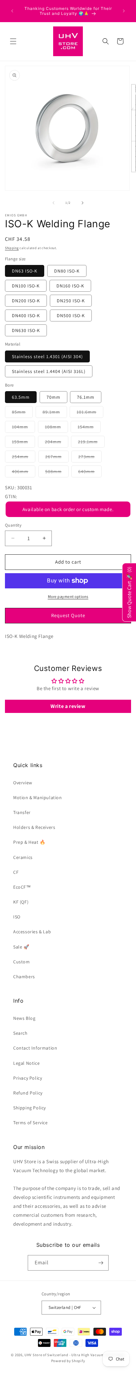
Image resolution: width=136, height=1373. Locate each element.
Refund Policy (28, 1093)
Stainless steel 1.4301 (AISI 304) (47, 356)
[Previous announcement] (12, 11)
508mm (57, 472)
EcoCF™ (22, 887)
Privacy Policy (27, 1078)
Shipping (12, 248)
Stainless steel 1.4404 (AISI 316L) (48, 371)
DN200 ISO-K (26, 301)
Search (20, 1033)
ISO (16, 917)
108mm (56, 428)
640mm (90, 472)
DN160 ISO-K (70, 286)
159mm (23, 443)
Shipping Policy (29, 1108)
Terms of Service (30, 1123)
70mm (53, 397)
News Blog (24, 1018)
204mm (56, 443)
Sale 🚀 (21, 947)
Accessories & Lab (32, 932)
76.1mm (85, 397)
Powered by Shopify (68, 1360)
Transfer (22, 812)
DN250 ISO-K (71, 301)
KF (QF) (20, 902)
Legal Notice (26, 1063)
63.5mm (21, 397)
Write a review (68, 706)
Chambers (24, 977)
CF (15, 872)
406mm (23, 472)
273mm (90, 458)
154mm (89, 428)
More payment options (68, 596)
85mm (22, 413)
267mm (57, 458)
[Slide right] (82, 203)
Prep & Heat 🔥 (29, 842)
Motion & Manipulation (37, 797)
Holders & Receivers (34, 827)
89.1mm (55, 413)
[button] (13, 41)
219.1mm (91, 443)
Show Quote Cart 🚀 (129, 592)
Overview (22, 783)
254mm (23, 458)
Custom (21, 962)
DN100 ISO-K (26, 286)
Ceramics (23, 857)
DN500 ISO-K (71, 315)
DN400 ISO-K (26, 315)
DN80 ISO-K (67, 271)
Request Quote (68, 615)
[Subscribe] (101, 1263)
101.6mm (90, 413)
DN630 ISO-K (26, 330)
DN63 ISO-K (24, 271)
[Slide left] (53, 203)
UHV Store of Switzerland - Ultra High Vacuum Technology (74, 1355)
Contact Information (35, 1048)
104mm (23, 428)
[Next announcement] (124, 11)
